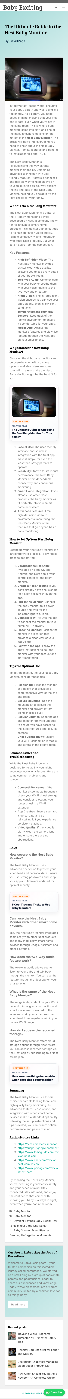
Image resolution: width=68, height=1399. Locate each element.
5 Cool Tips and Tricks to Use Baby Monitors (31, 906)
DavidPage (17, 41)
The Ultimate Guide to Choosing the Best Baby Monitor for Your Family (33, 433)
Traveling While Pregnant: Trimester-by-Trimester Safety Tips (37, 1337)
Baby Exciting (23, 7)
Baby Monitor (22, 1211)
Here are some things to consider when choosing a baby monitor (33, 1078)
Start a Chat (56, 1392)
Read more (18, 1304)
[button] (56, 7)
